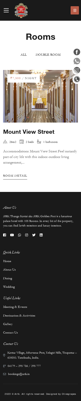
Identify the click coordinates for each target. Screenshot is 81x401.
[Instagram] (26, 235)
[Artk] (21, 10)
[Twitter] (34, 235)
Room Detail (15, 176)
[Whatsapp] (19, 235)
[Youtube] (12, 235)
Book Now (75, 10)
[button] (28, 117)
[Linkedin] (41, 235)
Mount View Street (28, 131)
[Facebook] (4, 235)
